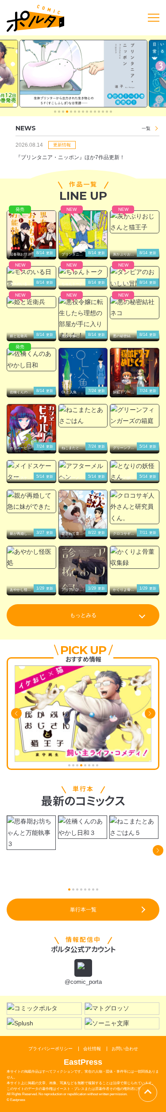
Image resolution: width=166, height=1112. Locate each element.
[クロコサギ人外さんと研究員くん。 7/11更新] (134, 507)
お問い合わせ (125, 1048)
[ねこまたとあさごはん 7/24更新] (83, 415)
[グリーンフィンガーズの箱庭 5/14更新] (134, 415)
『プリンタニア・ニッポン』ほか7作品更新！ (70, 157)
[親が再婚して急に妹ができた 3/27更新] (31, 501)
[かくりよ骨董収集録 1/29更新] (134, 557)
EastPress (83, 1062)
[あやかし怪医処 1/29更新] (31, 557)
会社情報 (92, 1048)
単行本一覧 (83, 909)
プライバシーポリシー (50, 1048)
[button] (55, 111)
